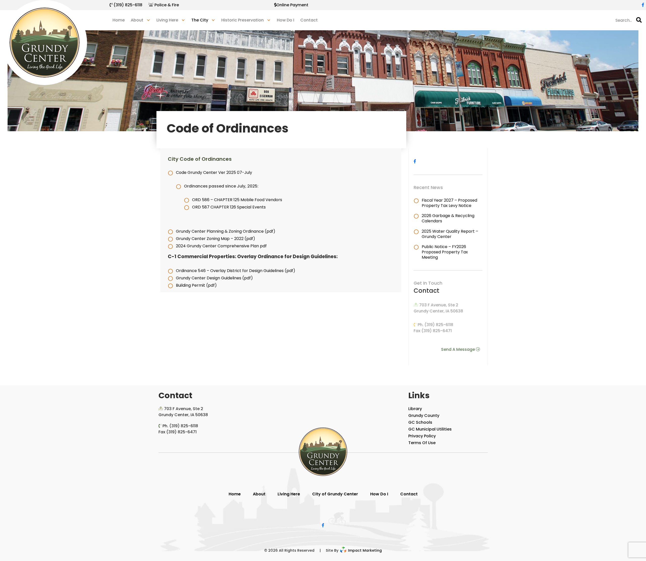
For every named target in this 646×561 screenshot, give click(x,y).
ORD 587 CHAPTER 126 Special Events (229, 207)
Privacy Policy (422, 436)
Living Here (289, 494)
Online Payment (292, 5)
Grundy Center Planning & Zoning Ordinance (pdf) (225, 231)
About (259, 494)
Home (119, 20)
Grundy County (423, 415)
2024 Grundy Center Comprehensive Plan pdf (221, 246)
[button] (639, 20)
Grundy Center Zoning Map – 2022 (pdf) (215, 239)
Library (415, 409)
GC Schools (420, 422)
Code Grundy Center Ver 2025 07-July (214, 172)
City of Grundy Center (335, 494)
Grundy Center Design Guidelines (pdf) (214, 278)
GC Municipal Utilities (430, 429)
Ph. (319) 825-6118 (435, 325)
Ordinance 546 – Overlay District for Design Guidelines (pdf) (235, 271)
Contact (309, 20)
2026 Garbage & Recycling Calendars (448, 218)
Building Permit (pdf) (196, 285)
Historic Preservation (242, 20)
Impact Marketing (364, 550)
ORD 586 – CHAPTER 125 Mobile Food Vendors (237, 200)
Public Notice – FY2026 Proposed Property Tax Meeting (445, 252)
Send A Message (458, 349)
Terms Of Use (422, 443)
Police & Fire (166, 5)
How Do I (285, 20)
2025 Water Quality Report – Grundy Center (450, 233)
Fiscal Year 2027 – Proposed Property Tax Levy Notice (449, 202)
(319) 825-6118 (128, 5)
